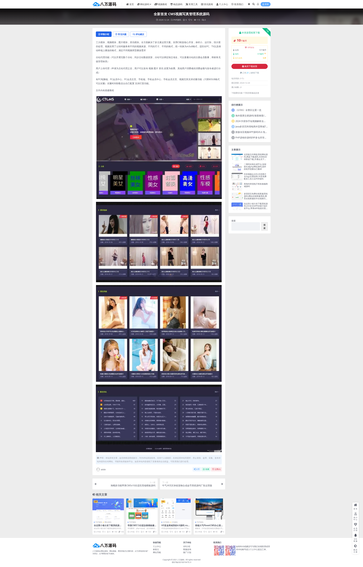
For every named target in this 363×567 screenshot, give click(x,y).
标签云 (156, 549)
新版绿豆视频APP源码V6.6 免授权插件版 (256, 132)
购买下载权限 (250, 66)
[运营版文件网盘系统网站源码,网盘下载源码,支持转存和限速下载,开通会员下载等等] (237, 157)
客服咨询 (187, 549)
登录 (267, 4)
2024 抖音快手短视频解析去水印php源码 (256, 121)
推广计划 (187, 552)
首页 (131, 4)
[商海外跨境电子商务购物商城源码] (237, 186)
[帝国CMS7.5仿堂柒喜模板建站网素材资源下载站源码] (142, 509)
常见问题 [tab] (122, 34)
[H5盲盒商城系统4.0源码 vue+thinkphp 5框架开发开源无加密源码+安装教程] (175, 509)
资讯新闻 (208, 4)
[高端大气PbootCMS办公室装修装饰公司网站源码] (209, 509)
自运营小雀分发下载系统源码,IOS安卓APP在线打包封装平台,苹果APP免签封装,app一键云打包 (256, 207)
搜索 (233, 220)
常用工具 (193, 4)
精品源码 (177, 4)
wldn (103, 469)
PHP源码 (177, 19)
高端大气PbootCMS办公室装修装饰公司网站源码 (209, 526)
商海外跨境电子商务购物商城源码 (256, 185)
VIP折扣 (251, 47)
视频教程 (162, 4)
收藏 (207, 469)
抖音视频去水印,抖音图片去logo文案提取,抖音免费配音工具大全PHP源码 (255, 176)
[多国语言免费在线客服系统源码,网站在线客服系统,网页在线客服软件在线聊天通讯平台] (237, 196)
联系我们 (238, 4)
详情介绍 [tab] (105, 34)
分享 (198, 469)
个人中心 (223, 4)
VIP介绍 (186, 546)
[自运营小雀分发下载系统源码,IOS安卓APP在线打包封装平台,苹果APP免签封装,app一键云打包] (108, 509)
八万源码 (180, 559)
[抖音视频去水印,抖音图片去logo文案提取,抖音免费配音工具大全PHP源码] (237, 177)
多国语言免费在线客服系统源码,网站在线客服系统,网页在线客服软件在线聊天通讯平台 (256, 197)
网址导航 (157, 552)
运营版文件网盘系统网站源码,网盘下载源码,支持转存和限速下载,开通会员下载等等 (256, 158)
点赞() (217, 469)
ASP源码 (166, 522)
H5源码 (175, 522)
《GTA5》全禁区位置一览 (248, 110)
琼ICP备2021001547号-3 (181, 562)
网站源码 (144, 4)
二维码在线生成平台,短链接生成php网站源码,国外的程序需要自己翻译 (255, 166)
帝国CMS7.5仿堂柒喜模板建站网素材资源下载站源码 (141, 526)
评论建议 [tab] (140, 34)
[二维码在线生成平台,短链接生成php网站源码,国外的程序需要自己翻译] (237, 167)
